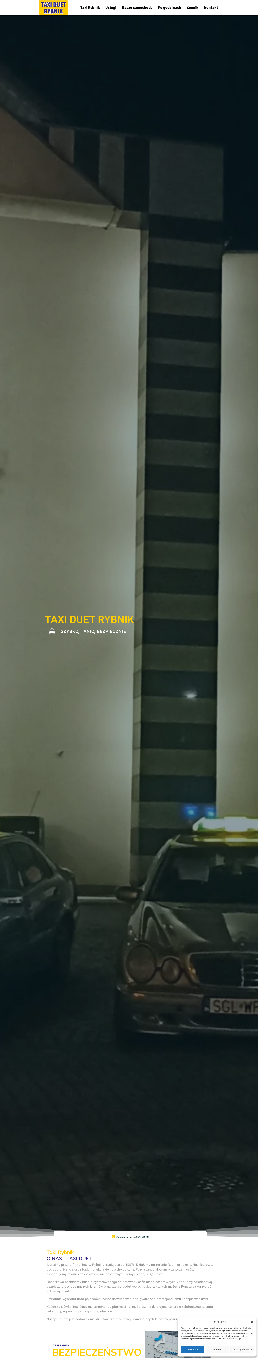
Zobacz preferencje (242, 1349)
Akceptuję (193, 1349)
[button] (252, 1321)
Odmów (217, 1349)
